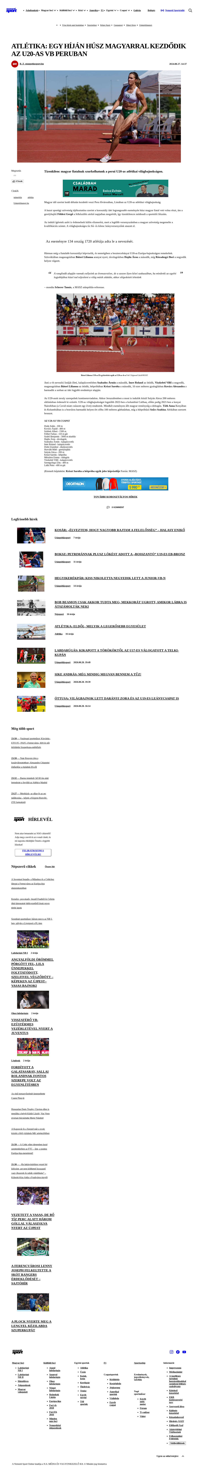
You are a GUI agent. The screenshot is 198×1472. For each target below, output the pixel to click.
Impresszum (175, 1368)
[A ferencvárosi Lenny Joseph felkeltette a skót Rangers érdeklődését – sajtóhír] (33, 1255)
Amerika (93, 10)
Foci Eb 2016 (53, 1413)
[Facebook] (178, 1352)
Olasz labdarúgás (19, 1013)
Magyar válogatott (23, 1390)
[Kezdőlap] (11, 10)
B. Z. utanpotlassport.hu (32, 64)
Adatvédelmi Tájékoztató (175, 1430)
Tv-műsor (145, 1412)
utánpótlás (18, 197)
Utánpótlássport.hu (21, 203)
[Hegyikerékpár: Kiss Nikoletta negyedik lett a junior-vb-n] (31, 591)
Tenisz (83, 1391)
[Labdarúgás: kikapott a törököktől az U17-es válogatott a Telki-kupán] (31, 663)
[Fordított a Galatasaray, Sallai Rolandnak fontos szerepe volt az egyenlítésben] (33, 1055)
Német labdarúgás (54, 1389)
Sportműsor (92, 25)
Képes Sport (105, 25)
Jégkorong (115, 1387)
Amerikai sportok (114, 1393)
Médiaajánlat (175, 1372)
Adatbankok (32, 10)
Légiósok (15, 1060)
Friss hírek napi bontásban (73, 25)
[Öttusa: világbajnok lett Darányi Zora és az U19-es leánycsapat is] (31, 711)
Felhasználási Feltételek (175, 1437)
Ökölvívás (85, 1386)
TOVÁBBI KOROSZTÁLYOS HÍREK (115, 496)
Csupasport (118, 25)
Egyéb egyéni (83, 1396)
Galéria (137, 10)
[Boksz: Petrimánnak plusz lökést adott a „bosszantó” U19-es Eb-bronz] (31, 566)
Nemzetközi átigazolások (55, 1426)
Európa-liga (55, 1401)
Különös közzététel (174, 1411)
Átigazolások (24, 1385)
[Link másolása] (15, 175)
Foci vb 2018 (53, 1406)
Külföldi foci (49, 1363)
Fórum (143, 1408)
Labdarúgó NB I (19, 953)
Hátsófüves (23, 1381)
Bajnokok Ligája (54, 1395)
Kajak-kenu (83, 1377)
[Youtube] (184, 1352)
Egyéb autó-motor (143, 1401)
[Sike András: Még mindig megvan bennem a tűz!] (31, 687)
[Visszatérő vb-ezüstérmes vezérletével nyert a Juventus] (33, 1008)
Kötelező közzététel (174, 1391)
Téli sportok (84, 1402)
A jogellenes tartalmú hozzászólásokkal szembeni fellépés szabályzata (177, 1381)
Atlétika (58, 634)
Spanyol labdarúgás (54, 1375)
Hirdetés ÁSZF (176, 1421)
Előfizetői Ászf (176, 1425)
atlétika (31, 197)
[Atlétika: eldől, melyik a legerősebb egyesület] (31, 639)
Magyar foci (18, 1363)
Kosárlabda (115, 1383)
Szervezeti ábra (176, 1406)
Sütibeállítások (177, 1443)
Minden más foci (53, 1420)
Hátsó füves (131, 25)
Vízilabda (114, 1398)
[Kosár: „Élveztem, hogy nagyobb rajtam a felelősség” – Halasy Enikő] (31, 542)
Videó (143, 1416)
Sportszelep (139, 1363)
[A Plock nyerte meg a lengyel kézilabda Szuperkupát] (33, 1310)
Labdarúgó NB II (23, 1375)
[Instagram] (171, 1352)
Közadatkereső (176, 1417)
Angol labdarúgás (54, 1369)
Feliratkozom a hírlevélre (33, 852)
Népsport (59, 614)
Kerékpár (85, 1382)
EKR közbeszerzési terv (175, 1400)
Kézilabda (114, 1379)
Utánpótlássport (145, 25)
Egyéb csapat (113, 1403)
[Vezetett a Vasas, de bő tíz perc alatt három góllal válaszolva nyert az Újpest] (33, 1204)
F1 (102, 10)
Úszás (83, 1372)
